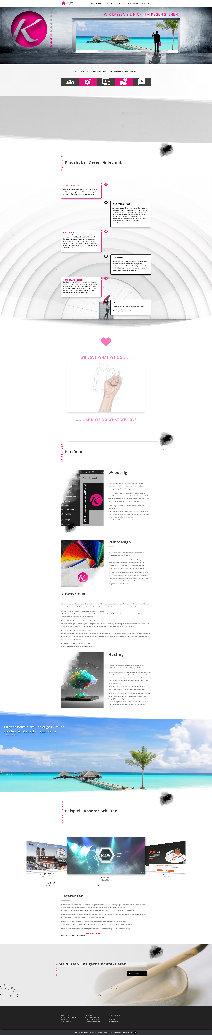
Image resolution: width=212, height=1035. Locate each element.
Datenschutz (111, 1018)
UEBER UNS (99, 3)
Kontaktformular (137, 972)
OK (135, 1032)
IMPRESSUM (145, 3)
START (92, 3)
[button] (93, 884)
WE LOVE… (117, 3)
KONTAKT (136, 3)
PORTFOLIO (108, 3)
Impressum (111, 1016)
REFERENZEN (127, 3)
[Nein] (210, 1032)
